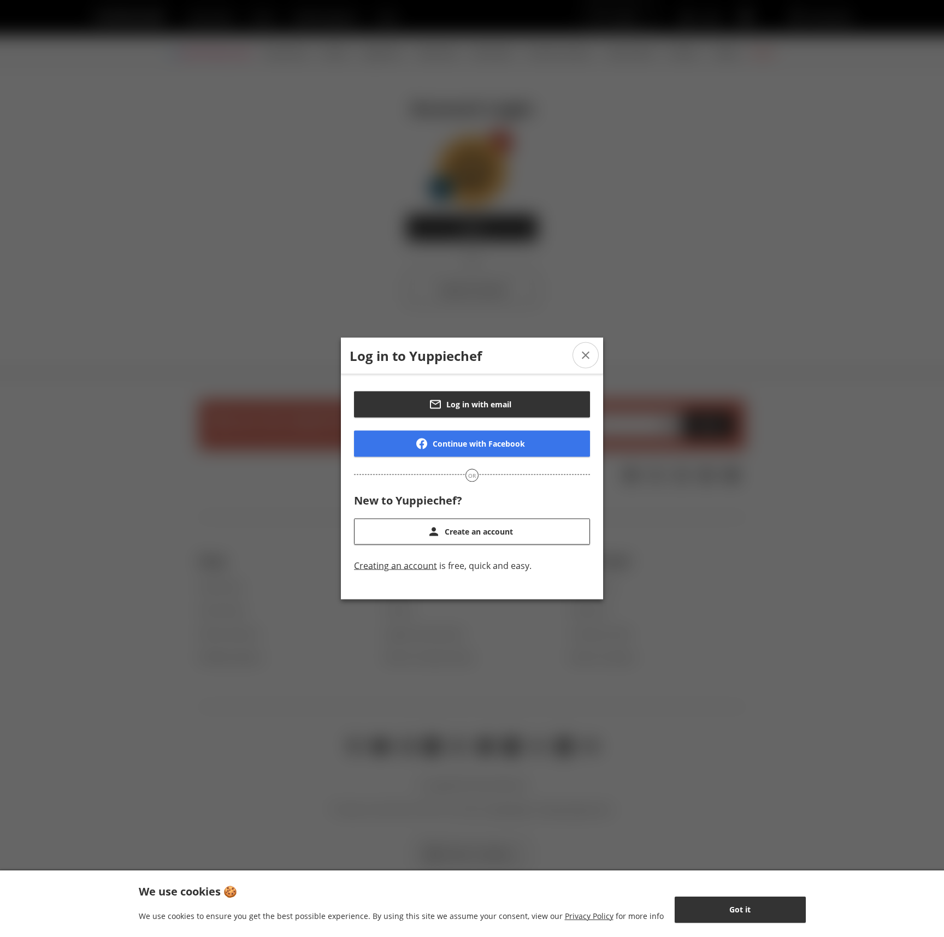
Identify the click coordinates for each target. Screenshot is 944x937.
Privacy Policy (589, 916)
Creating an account (395, 566)
